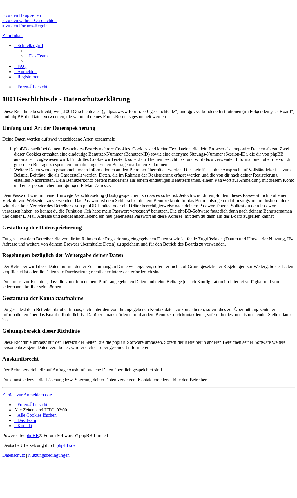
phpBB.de (66, 445)
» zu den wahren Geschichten (29, 20)
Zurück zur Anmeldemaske (27, 394)
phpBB (32, 435)
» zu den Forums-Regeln (25, 25)
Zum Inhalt (12, 35)
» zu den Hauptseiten (21, 15)
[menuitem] (37, 55)
